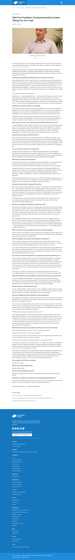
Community (15, 455)
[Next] (62, 40)
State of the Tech (16, 468)
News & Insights (20, 7)
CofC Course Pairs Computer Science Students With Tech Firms (27, 395)
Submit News (15, 533)
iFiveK (13, 457)
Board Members (16, 500)
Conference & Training (17, 523)
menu (61, 2)
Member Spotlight (16, 462)
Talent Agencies (16, 516)
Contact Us (15, 502)
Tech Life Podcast (16, 459)
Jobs (13, 544)
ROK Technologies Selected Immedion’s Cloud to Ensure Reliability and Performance (32, 398)
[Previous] (12, 40)
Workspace (15, 474)
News (13, 528)
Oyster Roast (15, 464)
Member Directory (16, 486)
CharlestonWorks (16, 494)
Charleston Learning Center (19, 492)
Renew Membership (17, 484)
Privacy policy (25, 557)
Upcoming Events (16, 539)
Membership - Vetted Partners (19, 512)
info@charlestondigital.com (19, 444)
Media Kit (14, 525)
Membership (15, 479)
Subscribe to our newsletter (22, 434)
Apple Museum (16, 466)
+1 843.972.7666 (16, 446)
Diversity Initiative (16, 470)
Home (13, 7)
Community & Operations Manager (21, 546)
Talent (14, 489)
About (14, 497)
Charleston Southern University (20, 67)
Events (14, 536)
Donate (14, 504)
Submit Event (15, 541)
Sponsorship (15, 518)
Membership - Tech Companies (20, 510)
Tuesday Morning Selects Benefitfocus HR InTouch (24, 400)
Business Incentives (17, 514)
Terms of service (16, 557)
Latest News (15, 531)
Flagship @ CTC (16, 476)
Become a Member (17, 482)
